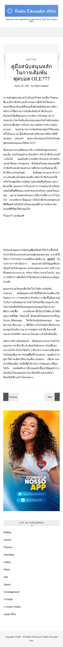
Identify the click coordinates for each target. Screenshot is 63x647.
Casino (7, 539)
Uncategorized (11, 591)
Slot (6, 577)
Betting (31, 59)
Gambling (9, 554)
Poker (7, 569)
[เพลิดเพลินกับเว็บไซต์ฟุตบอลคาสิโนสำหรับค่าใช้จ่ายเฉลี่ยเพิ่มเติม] (10, 397)
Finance (8, 547)
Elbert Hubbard (41, 86)
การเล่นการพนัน (12, 606)
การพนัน (8, 599)
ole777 (51, 259)
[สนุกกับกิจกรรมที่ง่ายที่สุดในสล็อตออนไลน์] (52, 397)
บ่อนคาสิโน (10, 614)
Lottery (7, 562)
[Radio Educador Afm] (31, 11)
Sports (7, 584)
